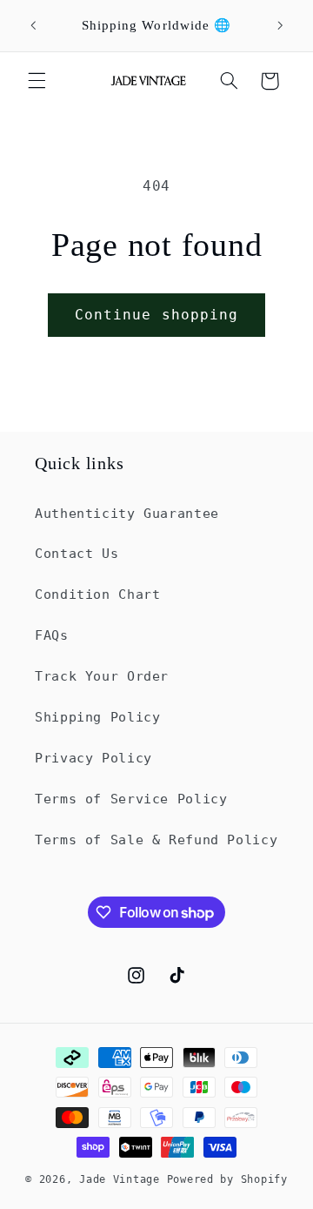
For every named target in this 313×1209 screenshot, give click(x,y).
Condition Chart (97, 594)
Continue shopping (156, 314)
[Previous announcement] (33, 25)
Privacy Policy (93, 757)
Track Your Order (102, 675)
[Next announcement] (280, 25)
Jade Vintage (123, 1179)
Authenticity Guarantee (127, 513)
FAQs (52, 635)
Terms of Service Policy (131, 798)
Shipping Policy (97, 716)
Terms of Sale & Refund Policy (156, 839)
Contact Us (76, 553)
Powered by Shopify (227, 1179)
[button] (37, 81)
